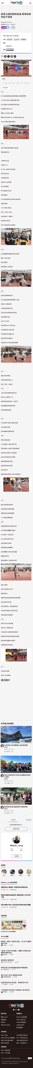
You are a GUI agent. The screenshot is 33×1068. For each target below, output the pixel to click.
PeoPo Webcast (8, 962)
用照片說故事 (5, 1043)
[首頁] (16, 3)
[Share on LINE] (11, 56)
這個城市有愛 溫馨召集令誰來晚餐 (16, 807)
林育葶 (6, 747)
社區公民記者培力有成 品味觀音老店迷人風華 (17, 776)
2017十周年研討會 (21, 1038)
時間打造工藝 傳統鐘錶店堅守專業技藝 (14, 967)
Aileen (5, 945)
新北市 (12, 36)
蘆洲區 (16, 36)
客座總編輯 (19, 1027)
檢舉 (13, 27)
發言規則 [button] (28, 820)
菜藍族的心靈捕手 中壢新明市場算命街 (14, 887)
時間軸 (3, 1022)
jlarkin (4, 875)
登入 (21, 825)
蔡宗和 (5, 954)
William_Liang (16, 845)
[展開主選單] (2, 3)
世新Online (6, 969)
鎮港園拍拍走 (7, 977)
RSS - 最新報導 (5, 1050)
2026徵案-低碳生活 (22, 1035)
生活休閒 (16, 39)
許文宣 (5, 984)
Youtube (19, 1010)
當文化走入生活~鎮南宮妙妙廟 (11, 975)
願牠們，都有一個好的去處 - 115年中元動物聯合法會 (16, 942)
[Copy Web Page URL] (15, 56)
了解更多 (16, 856)
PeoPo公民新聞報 (21, 1017)
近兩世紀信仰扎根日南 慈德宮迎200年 (14, 982)
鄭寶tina (12, 875)
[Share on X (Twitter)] (8, 56)
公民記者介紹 (20, 1025)
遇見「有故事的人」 (22, 1043)
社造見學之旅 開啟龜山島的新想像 (16, 745)
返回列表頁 (16, 829)
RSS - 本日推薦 (5, 1053)
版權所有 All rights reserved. (10, 49)
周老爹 (5, 992)
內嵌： (4, 79)
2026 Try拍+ (4, 1035)
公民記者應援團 (21, 1022)
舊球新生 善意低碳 (7, 960)
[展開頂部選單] (30, 3)
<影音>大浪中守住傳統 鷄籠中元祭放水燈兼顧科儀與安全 (16, 952)
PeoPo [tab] (13, 820)
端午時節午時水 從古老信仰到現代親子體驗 (16, 905)
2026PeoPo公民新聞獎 (8, 931)
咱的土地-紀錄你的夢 (7, 1040)
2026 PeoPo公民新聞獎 (8, 1038)
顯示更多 (8, 46)
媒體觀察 (23, 39)
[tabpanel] (16, 825)
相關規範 (3, 1020)
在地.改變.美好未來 (22, 1040)
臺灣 (7, 36)
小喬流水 (21, 875)
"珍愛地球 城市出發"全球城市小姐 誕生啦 (15, 990)
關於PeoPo (4, 1017)
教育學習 (9, 39)
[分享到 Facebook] (5, 56)
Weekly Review (5, 1025)
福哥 (29, 875)
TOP (30, 1058)
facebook (14, 1010)
